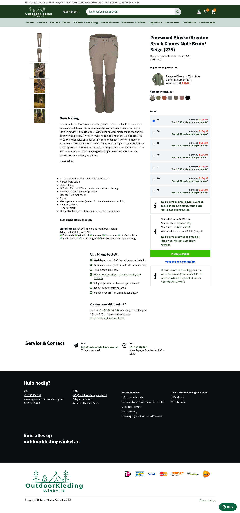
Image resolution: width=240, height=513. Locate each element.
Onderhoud (189, 22)
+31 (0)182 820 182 (109, 310)
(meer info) (184, 223)
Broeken (42, 22)
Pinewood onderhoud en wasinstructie (143, 402)
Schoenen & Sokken (134, 22)
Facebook (178, 397)
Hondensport (207, 22)
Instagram (179, 402)
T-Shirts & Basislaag (86, 22)
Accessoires (172, 22)
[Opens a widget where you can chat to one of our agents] (228, 507)
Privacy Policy (129, 411)
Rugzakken (155, 22)
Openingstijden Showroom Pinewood (142, 416)
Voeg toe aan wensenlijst (180, 261)
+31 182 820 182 (138, 347)
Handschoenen (110, 22)
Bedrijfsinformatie (132, 406)
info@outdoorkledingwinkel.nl (107, 318)
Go (177, 12)
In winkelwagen (180, 253)
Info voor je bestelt (132, 397)
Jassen (29, 22)
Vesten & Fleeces (60, 22)
